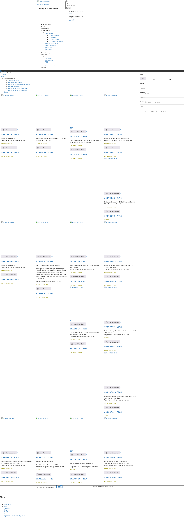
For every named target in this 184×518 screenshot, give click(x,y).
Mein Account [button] (49, 34)
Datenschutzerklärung (51, 66)
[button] (9, 129)
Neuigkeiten (48, 58)
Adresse (53, 37)
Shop (5, 506)
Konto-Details (55, 39)
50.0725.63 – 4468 (78, 136)
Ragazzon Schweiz (43, 4)
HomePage (7, 504)
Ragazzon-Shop (46, 24)
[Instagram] (61, 487)
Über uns (6, 514)
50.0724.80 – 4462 (10, 134)
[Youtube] (59, 487)
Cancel (6, 92)
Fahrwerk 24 (45, 28)
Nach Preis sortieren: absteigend (18, 90)
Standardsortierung (13, 80)
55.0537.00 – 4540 (113, 457)
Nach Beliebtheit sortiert (15, 82)
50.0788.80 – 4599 (44, 261)
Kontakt (43, 68)
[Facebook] (56, 487)
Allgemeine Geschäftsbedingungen (14, 516)
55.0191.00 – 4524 (78, 459)
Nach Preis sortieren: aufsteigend (18, 88)
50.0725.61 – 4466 (44, 134)
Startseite (3, 71)
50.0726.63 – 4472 (113, 197)
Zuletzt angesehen (50, 45)
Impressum (48, 64)
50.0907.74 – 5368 (10, 457)
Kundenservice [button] (45, 30)
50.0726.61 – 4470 (113, 134)
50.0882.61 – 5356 (113, 261)
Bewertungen (49, 60)
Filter (143, 79)
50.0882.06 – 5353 (78, 261)
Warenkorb (48, 49)
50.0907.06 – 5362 (113, 326)
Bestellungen (55, 36)
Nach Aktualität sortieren (15, 86)
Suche (68, 8)
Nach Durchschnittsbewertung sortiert (19, 84)
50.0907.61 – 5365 (113, 392)
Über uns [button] (44, 55)
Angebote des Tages (51, 43)
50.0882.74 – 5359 (78, 328)
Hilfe (72, 11)
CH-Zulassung (45, 53)
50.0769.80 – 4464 (10, 261)
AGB (46, 62)
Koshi (43, 26)
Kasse (47, 51)
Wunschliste (48, 47)
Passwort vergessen (57, 41)
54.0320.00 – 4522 (44, 457)
